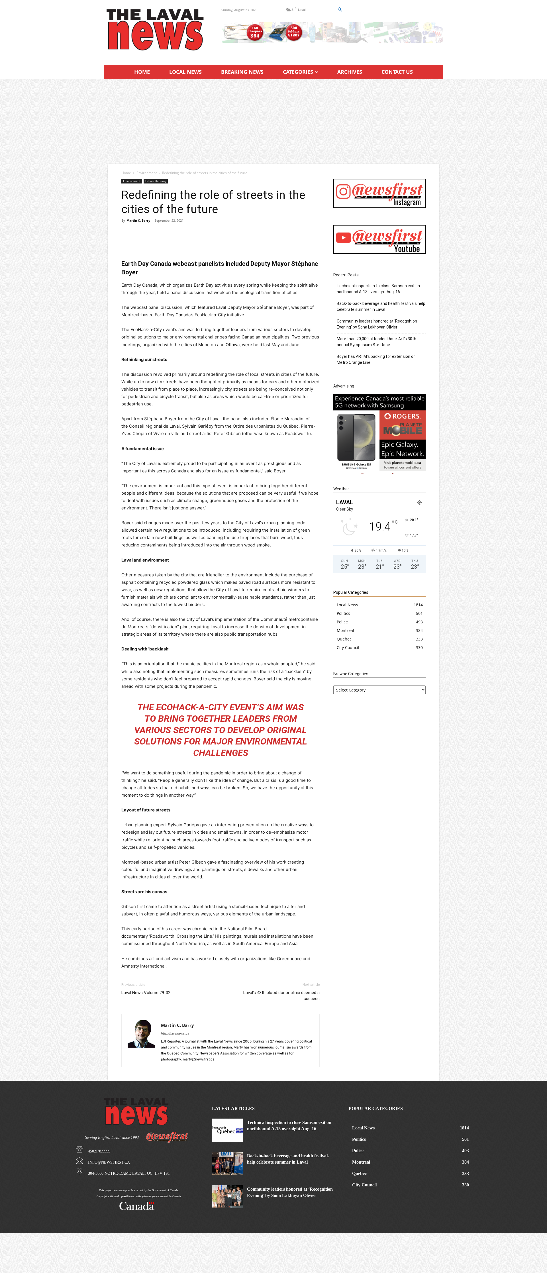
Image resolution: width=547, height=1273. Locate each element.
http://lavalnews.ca (175, 1033)
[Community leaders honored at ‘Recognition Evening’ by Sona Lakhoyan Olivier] (227, 1196)
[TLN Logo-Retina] (156, 30)
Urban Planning (155, 181)
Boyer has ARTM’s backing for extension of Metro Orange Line (376, 359)
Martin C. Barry (138, 220)
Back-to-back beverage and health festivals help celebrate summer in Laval (381, 306)
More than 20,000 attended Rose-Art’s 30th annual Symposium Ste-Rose (376, 341)
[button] (339, 9)
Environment (146, 172)
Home (126, 172)
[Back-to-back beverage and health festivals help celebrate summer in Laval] (227, 1163)
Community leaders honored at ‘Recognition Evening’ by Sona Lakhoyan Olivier (377, 324)
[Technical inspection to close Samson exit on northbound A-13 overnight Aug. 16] (227, 1130)
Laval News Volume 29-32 (145, 992)
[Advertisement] (273, 121)
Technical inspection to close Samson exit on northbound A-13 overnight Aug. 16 (378, 288)
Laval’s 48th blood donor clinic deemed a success (281, 995)
